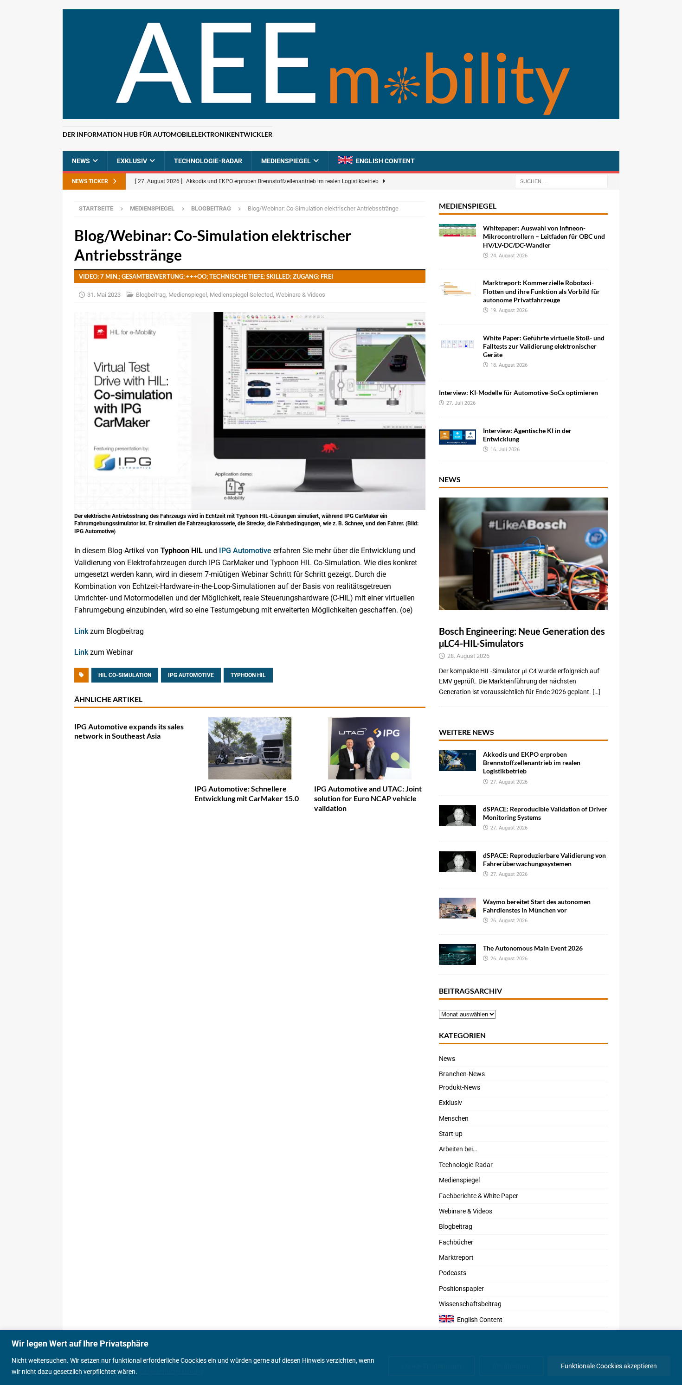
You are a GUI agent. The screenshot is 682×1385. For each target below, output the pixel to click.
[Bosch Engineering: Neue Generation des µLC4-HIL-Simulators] (523, 554)
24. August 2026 (509, 256)
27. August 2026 (509, 782)
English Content (385, 161)
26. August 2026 (509, 921)
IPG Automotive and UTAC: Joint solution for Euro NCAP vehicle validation (368, 798)
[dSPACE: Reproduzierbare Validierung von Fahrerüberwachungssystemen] (457, 861)
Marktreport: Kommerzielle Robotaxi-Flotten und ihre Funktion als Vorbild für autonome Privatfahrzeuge (541, 291)
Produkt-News (459, 1087)
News (81, 161)
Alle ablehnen (511, 1366)
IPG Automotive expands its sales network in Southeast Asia (129, 731)
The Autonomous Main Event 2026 (533, 948)
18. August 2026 (509, 365)
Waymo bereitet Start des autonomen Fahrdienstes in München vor (537, 906)
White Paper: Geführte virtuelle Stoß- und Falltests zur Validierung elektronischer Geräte (544, 346)
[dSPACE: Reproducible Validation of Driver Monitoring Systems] (457, 815)
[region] (341, 1357)
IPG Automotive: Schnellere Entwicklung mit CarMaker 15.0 (246, 793)
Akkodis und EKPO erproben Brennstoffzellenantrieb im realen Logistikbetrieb (531, 762)
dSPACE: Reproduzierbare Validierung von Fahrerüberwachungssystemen (544, 859)
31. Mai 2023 (104, 294)
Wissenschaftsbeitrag (470, 1304)
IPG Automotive (245, 550)
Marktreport (456, 1257)
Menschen (454, 1118)
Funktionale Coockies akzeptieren (609, 1366)
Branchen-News (462, 1074)
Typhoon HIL (248, 675)
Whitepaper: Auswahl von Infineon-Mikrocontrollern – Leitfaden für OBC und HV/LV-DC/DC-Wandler (544, 236)
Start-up (451, 1133)
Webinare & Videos (300, 294)
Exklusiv (132, 161)
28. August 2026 (468, 655)
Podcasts (452, 1272)
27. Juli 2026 (461, 403)
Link (82, 631)
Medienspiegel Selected (241, 294)
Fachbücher (456, 1242)
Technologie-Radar (208, 161)
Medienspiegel (286, 161)
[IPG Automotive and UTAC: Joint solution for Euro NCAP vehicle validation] (369, 748)
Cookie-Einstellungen (432, 1366)
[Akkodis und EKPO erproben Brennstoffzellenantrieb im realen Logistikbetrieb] (457, 760)
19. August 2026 (509, 310)
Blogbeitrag (151, 294)
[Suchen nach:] (561, 181)
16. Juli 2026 (505, 450)
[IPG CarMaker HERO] (249, 503)
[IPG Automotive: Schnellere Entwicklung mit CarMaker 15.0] (250, 748)
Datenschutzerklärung (171, 1371)
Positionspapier (461, 1288)
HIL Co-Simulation (124, 675)
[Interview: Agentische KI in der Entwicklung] (457, 437)
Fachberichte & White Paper (478, 1196)
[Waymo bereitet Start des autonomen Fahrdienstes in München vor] (457, 908)
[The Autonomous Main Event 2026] (457, 954)
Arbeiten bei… (458, 1149)
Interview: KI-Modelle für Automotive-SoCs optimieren (518, 392)
